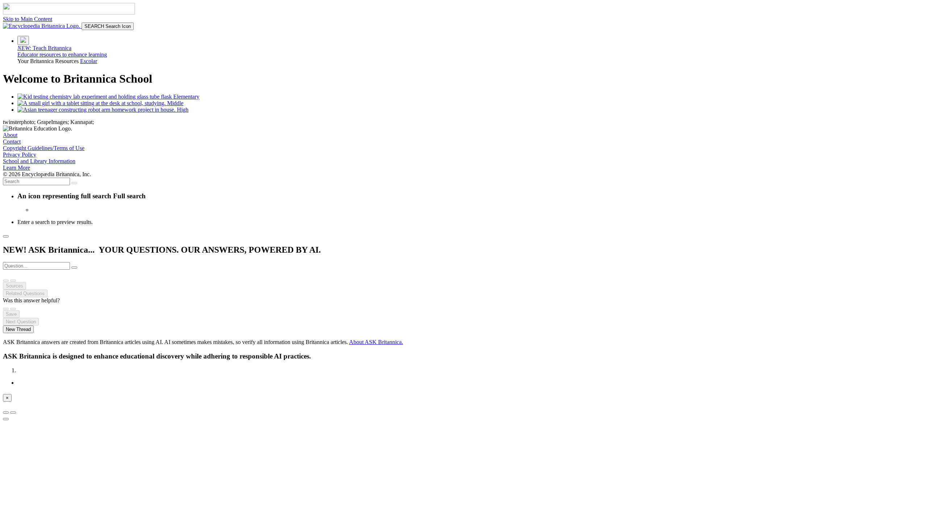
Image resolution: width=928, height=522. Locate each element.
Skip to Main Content (27, 19)
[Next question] (13, 280)
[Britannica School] (42, 26)
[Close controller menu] (6, 419)
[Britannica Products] (23, 40)
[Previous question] (6, 280)
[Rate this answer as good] (6, 309)
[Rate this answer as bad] (13, 309)
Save (11, 314)
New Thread (18, 329)
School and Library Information (39, 161)
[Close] (6, 236)
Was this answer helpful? (31, 300)
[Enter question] (74, 267)
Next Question (21, 321)
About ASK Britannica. (376, 342)
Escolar (88, 61)
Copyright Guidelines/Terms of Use (43, 148)
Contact (12, 141)
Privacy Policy (19, 155)
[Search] (74, 183)
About (10, 135)
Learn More (16, 168)
